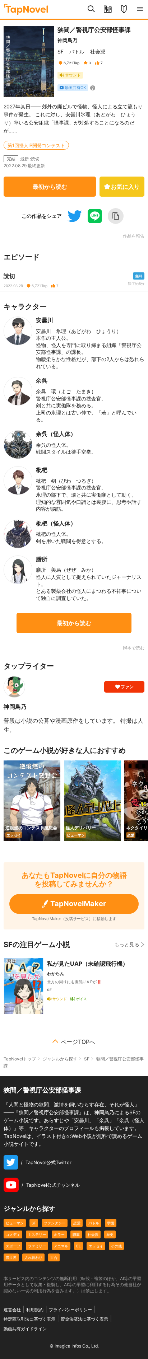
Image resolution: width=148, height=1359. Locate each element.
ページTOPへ (78, 1042)
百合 (53, 1257)
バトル (76, 51)
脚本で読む (133, 648)
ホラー (59, 1234)
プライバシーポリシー (70, 1309)
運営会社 (12, 1309)
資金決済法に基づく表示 (84, 1319)
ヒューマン (15, 1223)
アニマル (61, 1246)
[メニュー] (140, 9)
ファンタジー (54, 1223)
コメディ (13, 1234)
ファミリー (37, 1246)
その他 (116, 1246)
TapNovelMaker (78, 903)
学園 (110, 1223)
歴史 (110, 1234)
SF (60, 51)
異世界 (11, 1257)
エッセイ (96, 1246)
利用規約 (34, 1309)
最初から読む (50, 186)
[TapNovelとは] (124, 9)
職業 (76, 1234)
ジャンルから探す (60, 1059)
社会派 (97, 51)
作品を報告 (133, 236)
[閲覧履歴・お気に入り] (108, 9)
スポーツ (13, 1246)
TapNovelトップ (20, 1059)
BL (78, 1246)
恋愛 (76, 1223)
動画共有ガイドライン (25, 1328)
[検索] (91, 9)
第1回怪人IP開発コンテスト (36, 145)
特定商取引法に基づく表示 (29, 1319)
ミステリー (37, 1234)
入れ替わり (33, 1257)
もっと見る (126, 944)
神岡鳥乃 (67, 40)
